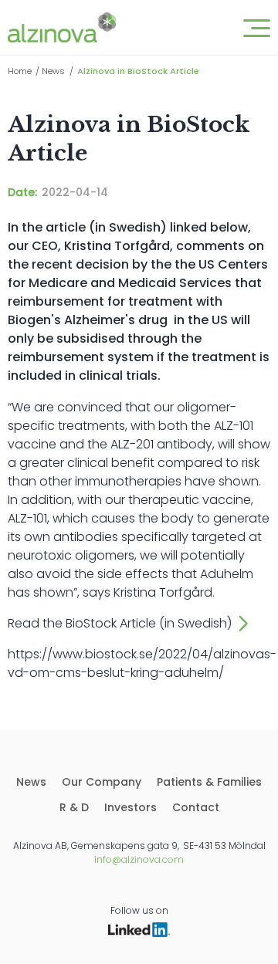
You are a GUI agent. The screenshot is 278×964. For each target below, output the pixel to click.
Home (20, 71)
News (53, 71)
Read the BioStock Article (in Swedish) (120, 623)
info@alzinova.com (139, 859)
